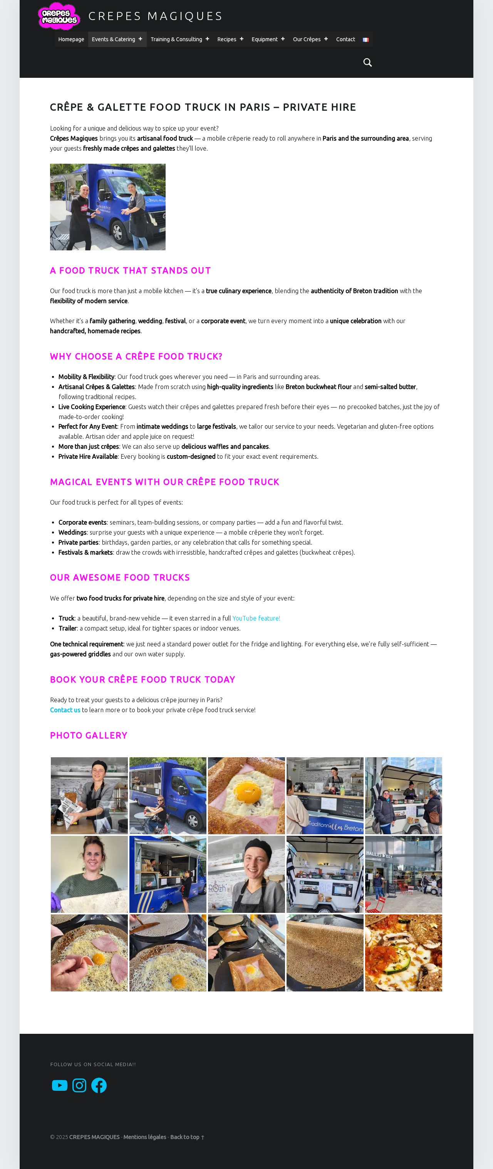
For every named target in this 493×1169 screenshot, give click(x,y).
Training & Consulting (176, 39)
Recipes (227, 39)
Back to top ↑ (187, 1137)
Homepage (71, 39)
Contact (345, 39)
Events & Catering (113, 39)
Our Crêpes (307, 39)
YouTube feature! (256, 618)
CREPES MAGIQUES (156, 15)
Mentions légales (145, 1137)
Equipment (265, 39)
